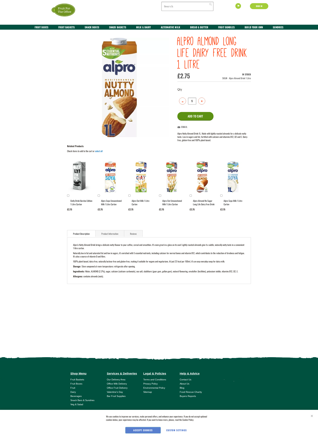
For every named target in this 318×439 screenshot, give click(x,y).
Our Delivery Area (116, 379)
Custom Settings (176, 430)
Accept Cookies (143, 430)
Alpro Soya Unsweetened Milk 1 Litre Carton (111, 202)
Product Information (109, 233)
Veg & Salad (76, 404)
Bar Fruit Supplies (116, 396)
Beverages (76, 396)
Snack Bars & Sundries (82, 400)
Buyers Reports (188, 396)
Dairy (73, 392)
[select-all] (99, 151)
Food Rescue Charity (191, 392)
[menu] (159, 27)
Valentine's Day (115, 392)
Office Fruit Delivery (117, 387)
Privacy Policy (150, 383)
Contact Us (185, 379)
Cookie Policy (187, 419)
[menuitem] (41, 27)
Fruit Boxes (76, 383)
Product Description (81, 233)
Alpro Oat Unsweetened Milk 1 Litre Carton (172, 202)
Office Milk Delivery (117, 383)
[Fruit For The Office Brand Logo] (65, 10)
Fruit (72, 387)
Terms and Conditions (154, 379)
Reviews (133, 233)
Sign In (259, 6)
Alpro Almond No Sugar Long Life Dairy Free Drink (203, 202)
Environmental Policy (154, 387)
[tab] (81, 233)
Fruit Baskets (77, 379)
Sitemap (147, 392)
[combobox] (187, 6)
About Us (184, 383)
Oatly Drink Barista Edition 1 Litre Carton (81, 202)
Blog (182, 387)
